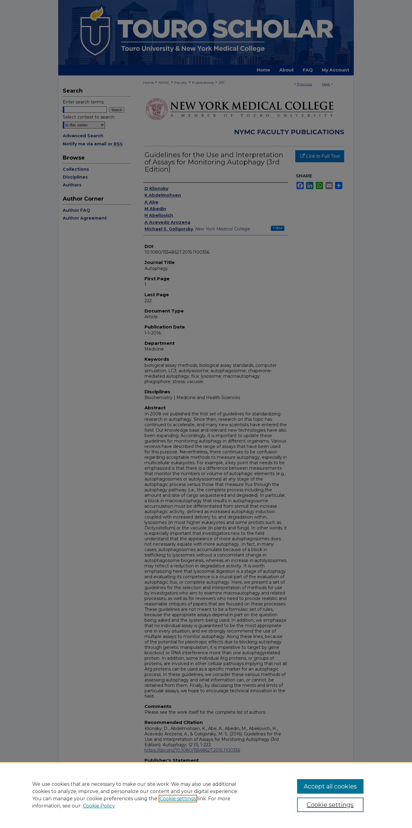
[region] (206, 795)
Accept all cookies (330, 786)
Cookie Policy (99, 806)
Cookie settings (178, 798)
